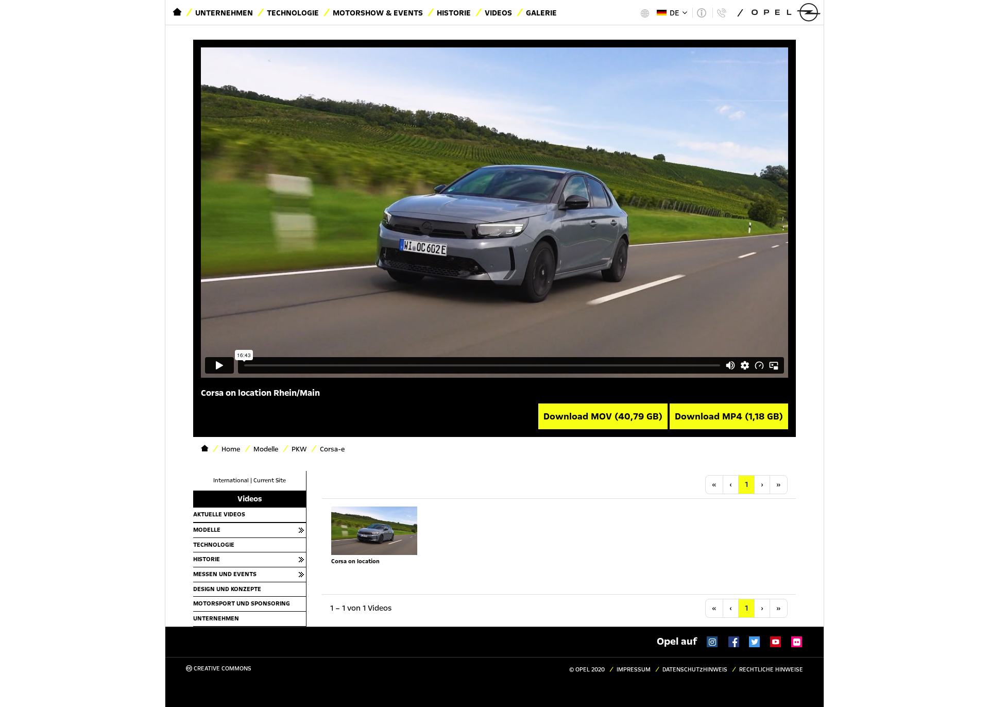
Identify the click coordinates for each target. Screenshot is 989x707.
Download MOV (602, 416)
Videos (498, 13)
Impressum (634, 670)
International (231, 480)
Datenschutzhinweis (694, 670)
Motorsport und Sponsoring (241, 603)
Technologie (293, 13)
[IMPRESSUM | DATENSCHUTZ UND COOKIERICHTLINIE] (701, 13)
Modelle (206, 530)
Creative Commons (221, 668)
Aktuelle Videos (219, 514)
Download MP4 (729, 416)
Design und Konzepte (227, 589)
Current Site (269, 480)
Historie (454, 13)
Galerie (541, 13)
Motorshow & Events (378, 13)
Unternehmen (224, 13)
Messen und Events (225, 574)
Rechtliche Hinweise (771, 670)
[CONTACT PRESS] (721, 13)
